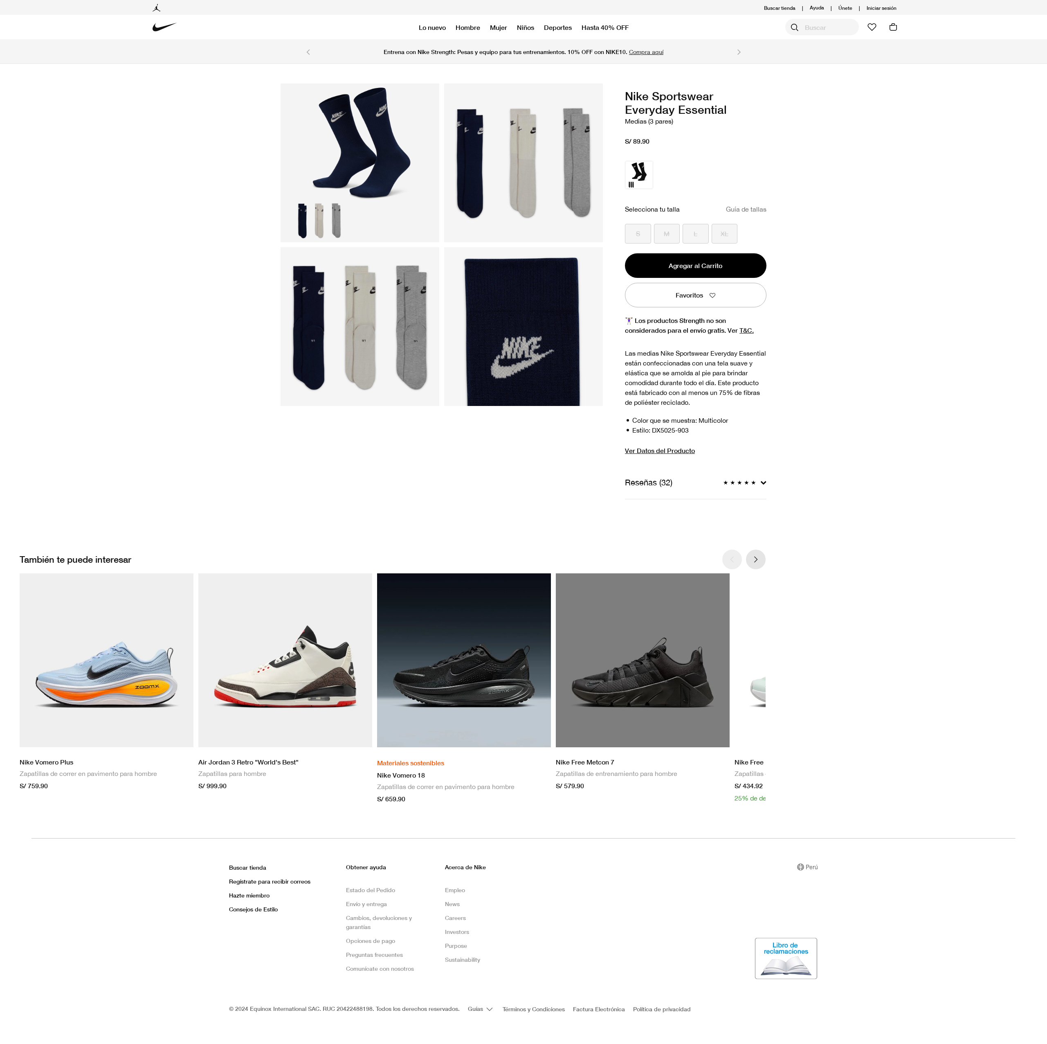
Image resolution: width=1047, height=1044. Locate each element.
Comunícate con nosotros (380, 968)
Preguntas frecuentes (374, 954)
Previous (308, 51)
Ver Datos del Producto (660, 450)
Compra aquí (646, 51)
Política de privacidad (662, 1009)
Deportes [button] (558, 27)
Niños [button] (525, 27)
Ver (741, 330)
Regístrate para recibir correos (269, 881)
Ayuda (817, 7)
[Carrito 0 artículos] (893, 27)
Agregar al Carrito (695, 265)
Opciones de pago (370, 940)
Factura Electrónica (599, 1009)
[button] (881, 8)
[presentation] (756, 559)
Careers (455, 917)
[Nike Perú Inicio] (165, 27)
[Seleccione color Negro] (639, 175)
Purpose (456, 945)
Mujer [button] (498, 27)
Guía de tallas (746, 209)
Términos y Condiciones (534, 1009)
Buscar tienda (779, 8)
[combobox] (822, 27)
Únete (845, 8)
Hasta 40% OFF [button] (605, 27)
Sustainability (462, 959)
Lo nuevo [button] (432, 27)
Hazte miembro (249, 895)
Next (739, 51)
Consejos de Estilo (253, 909)
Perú (812, 867)
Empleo (455, 889)
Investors (457, 931)
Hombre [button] (468, 27)
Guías (476, 1008)
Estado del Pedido (370, 889)
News (452, 903)
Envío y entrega (366, 903)
